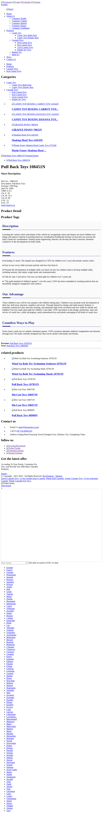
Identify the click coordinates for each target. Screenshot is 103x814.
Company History (19, 23)
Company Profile (19, 18)
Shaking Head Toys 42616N (27, 140)
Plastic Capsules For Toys (20, 481)
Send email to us (8, 205)
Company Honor (19, 26)
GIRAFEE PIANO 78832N (27, 129)
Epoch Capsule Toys (10, 478)
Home (9, 14)
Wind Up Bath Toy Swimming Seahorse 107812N (39, 363)
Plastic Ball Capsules (55, 478)
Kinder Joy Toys (24, 50)
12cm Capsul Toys (25, 47)
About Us (10, 16)
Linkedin (20, 451)
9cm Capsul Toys (24, 45)
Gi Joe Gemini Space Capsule (32, 478)
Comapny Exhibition (21, 28)
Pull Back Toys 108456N (17, 346)
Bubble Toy (17, 52)
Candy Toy (16, 33)
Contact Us (11, 59)
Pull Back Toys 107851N (21, 343)
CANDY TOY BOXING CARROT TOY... (35, 109)
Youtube (19, 453)
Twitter (17, 448)
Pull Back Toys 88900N (25, 415)
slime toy (15, 54)
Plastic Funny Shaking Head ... (29, 150)
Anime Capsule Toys (74, 478)
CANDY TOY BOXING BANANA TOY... (35, 119)
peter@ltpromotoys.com (28, 427)
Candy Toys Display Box (28, 38)
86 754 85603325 (24, 431)
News (8, 57)
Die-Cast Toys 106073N (25, 394)
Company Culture (19, 21)
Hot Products (48, 476)
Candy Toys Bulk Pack (27, 35)
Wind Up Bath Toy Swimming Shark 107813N (37, 374)
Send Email (6, 486)
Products (10, 30)
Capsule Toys (17, 40)
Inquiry (4, 473)
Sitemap (58, 476)
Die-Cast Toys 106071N (25, 405)
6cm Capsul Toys (24, 42)
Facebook (21, 446)
